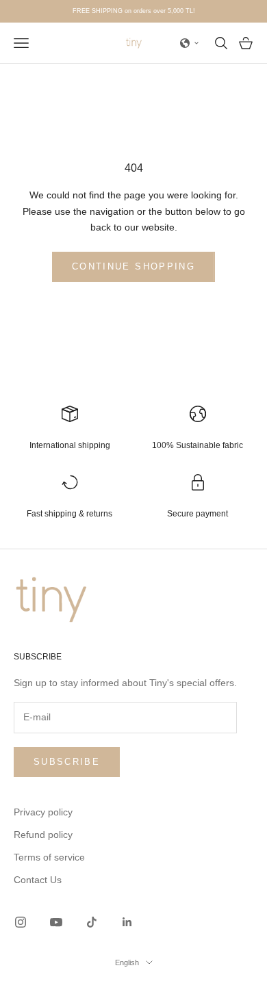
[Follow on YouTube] (56, 922)
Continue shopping (133, 266)
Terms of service (49, 857)
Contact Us (38, 879)
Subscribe (67, 762)
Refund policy (43, 834)
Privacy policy (43, 812)
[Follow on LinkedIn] (127, 922)
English (127, 962)
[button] (189, 43)
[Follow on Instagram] (20, 922)
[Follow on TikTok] (92, 922)
